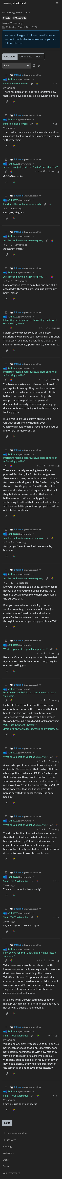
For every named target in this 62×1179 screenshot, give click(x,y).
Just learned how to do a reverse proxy (23, 241)
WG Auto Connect (14, 725)
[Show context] (31, 83)
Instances (8, 1153)
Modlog (7, 1146)
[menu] (57, 3)
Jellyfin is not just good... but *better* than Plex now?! (30, 167)
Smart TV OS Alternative (15, 881)
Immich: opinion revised (15, 84)
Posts (39, 56)
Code (6, 1166)
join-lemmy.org (11, 1173)
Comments (26, 56)
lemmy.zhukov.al (14, 3)
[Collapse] (6, 75)
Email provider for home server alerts (22, 204)
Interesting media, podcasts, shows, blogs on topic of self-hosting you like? (30, 322)
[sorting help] (34, 65)
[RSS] (39, 65)
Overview (9, 56)
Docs (6, 1159)
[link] (37, 83)
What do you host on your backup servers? (25, 649)
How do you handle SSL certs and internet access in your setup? (29, 694)
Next (7, 1123)
